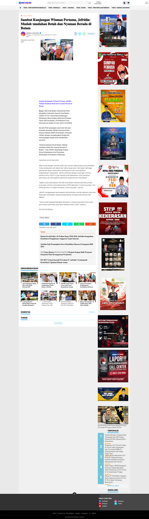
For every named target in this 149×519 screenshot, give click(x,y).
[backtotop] (74, 494)
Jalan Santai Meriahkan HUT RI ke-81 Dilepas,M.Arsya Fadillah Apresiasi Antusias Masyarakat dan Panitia (115, 459)
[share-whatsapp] (84, 33)
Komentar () (91, 33)
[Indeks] (124, 2)
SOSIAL (94, 513)
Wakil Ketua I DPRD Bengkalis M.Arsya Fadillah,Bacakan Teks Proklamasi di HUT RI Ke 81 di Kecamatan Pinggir (115, 469)
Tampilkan (91, 312)
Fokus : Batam (81, 8)
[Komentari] (90, 224)
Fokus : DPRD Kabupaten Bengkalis (34, 8)
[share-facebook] (75, 33)
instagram (84, 513)
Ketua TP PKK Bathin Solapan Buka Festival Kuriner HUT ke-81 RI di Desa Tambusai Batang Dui (115, 479)
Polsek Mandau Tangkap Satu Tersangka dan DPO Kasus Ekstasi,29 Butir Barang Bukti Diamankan (115, 438)
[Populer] (128, 2)
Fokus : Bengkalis (54, 8)
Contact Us (61, 513)
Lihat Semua (58, 323)
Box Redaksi (70, 513)
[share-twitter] (79, 33)
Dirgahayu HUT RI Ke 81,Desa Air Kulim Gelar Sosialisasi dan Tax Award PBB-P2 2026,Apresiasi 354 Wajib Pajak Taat (115, 449)
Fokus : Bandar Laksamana (121, 8)
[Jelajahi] (146, 3)
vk (90, 513)
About (55, 513)
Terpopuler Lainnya (113, 486)
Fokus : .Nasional (68, 8)
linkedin (77, 513)
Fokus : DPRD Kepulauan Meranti (98, 8)
